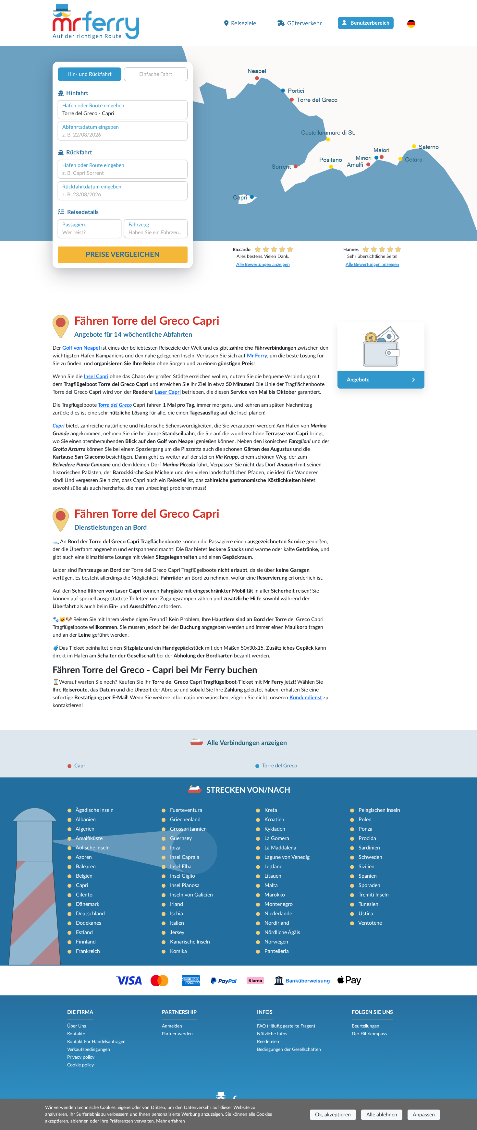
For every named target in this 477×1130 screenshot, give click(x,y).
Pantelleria (276, 951)
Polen (365, 819)
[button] (414, 23)
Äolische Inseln (93, 847)
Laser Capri (168, 392)
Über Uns (76, 1026)
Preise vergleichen (123, 254)
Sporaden (369, 885)
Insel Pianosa (185, 885)
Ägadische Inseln (95, 810)
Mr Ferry (257, 355)
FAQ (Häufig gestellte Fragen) (286, 1026)
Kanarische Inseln (190, 941)
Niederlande (278, 913)
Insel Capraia (184, 857)
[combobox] (122, 113)
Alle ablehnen (381, 1114)
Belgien (84, 876)
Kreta (270, 810)
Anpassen (424, 1114)
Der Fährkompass (369, 1034)
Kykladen (274, 829)
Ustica (366, 913)
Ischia (176, 913)
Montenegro (278, 904)
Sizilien (366, 866)
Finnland (86, 941)
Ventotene (370, 923)
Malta (271, 885)
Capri (59, 425)
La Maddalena (280, 847)
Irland (176, 904)
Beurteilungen (365, 1026)
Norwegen (276, 941)
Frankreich (88, 951)
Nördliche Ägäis (282, 932)
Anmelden (172, 1026)
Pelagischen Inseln (379, 810)
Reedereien (268, 1042)
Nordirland (276, 923)
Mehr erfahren (170, 1121)
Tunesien (368, 904)
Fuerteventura (186, 810)
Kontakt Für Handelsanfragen (96, 1042)
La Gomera (276, 838)
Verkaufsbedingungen (88, 1049)
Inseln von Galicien (191, 894)
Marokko (274, 894)
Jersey (177, 932)
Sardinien (369, 847)
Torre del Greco (115, 405)
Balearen (86, 866)
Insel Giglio (182, 876)
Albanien (86, 819)
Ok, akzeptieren (333, 1114)
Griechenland (185, 819)
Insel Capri (96, 376)
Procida (367, 838)
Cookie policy (80, 1065)
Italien (177, 923)
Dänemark (87, 904)
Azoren (84, 857)
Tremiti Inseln (374, 894)
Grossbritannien (188, 829)
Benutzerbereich (369, 23)
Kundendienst (305, 697)
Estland (84, 932)
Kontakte (76, 1034)
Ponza (366, 829)
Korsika (178, 951)
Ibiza (175, 847)
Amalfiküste (89, 838)
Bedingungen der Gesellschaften (289, 1049)
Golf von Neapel (81, 348)
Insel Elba (180, 866)
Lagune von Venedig (287, 857)
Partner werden (177, 1034)
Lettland (273, 866)
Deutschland (90, 913)
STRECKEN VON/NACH (248, 790)
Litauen (272, 876)
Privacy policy (80, 1057)
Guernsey (181, 838)
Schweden (370, 857)
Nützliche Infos (272, 1034)
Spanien (368, 876)
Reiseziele (243, 23)
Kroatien (274, 819)
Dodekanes (88, 923)
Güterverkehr (304, 23)
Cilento (84, 894)
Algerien (85, 829)
